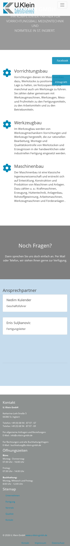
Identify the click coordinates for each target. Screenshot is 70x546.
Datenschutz (58, 542)
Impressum (40, 542)
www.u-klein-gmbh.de (36, 535)
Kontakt (25, 542)
